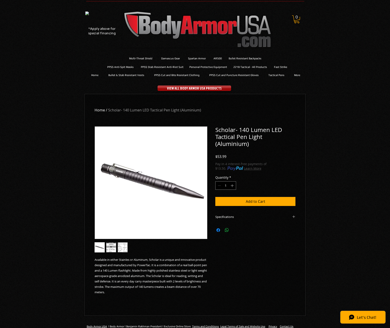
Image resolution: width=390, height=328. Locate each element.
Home (100, 110)
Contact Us (286, 326)
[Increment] (232, 185)
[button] (297, 19)
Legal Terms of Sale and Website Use (242, 326)
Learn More (252, 168)
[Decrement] (219, 185)
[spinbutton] (226, 185)
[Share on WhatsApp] (227, 230)
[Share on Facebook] (218, 230)
